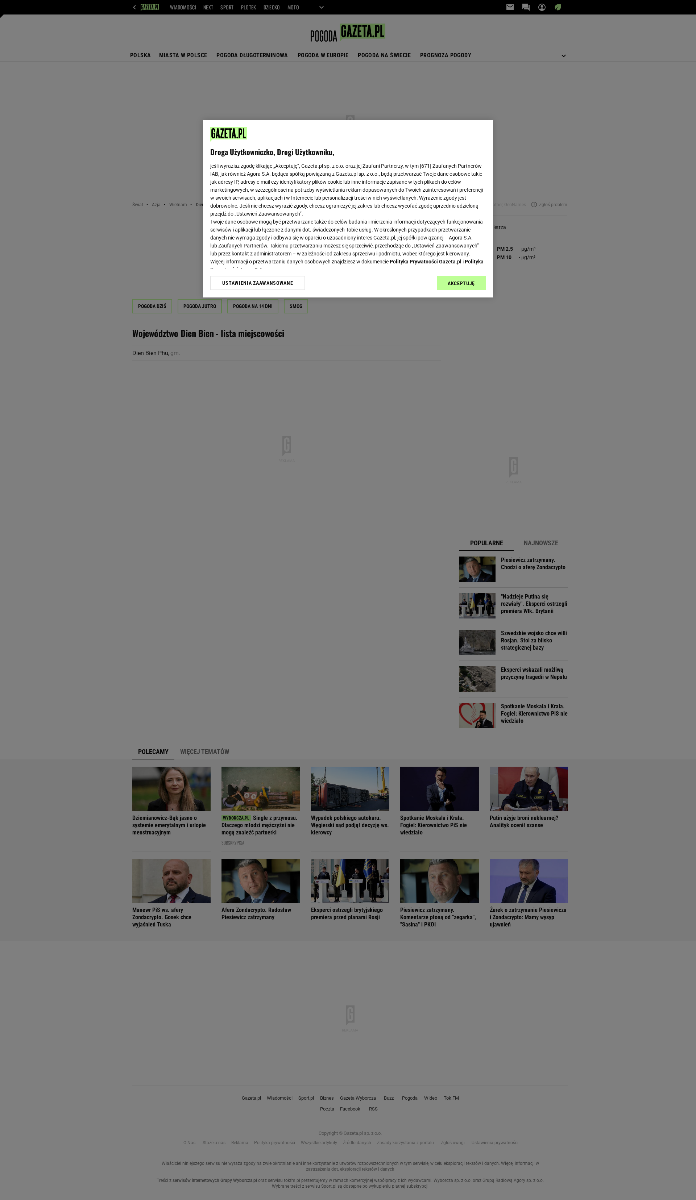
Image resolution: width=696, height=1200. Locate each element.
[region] (348, 208)
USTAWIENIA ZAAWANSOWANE (257, 283)
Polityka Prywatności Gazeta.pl (425, 261)
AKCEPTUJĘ (461, 283)
